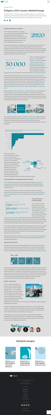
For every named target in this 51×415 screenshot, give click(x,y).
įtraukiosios (39, 182)
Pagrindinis (25, 389)
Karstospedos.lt (25, 408)
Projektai (25, 397)
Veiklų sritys (25, 391)
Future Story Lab (25, 399)
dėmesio (21, 42)
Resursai (25, 395)
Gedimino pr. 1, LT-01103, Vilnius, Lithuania (25, 380)
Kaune (15, 92)
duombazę (24, 227)
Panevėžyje (20, 92)
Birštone (12, 92)
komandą (9, 298)
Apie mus (25, 393)
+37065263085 (25, 381)
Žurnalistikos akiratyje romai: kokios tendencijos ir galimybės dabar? (23, 86)
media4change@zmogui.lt (25, 383)
